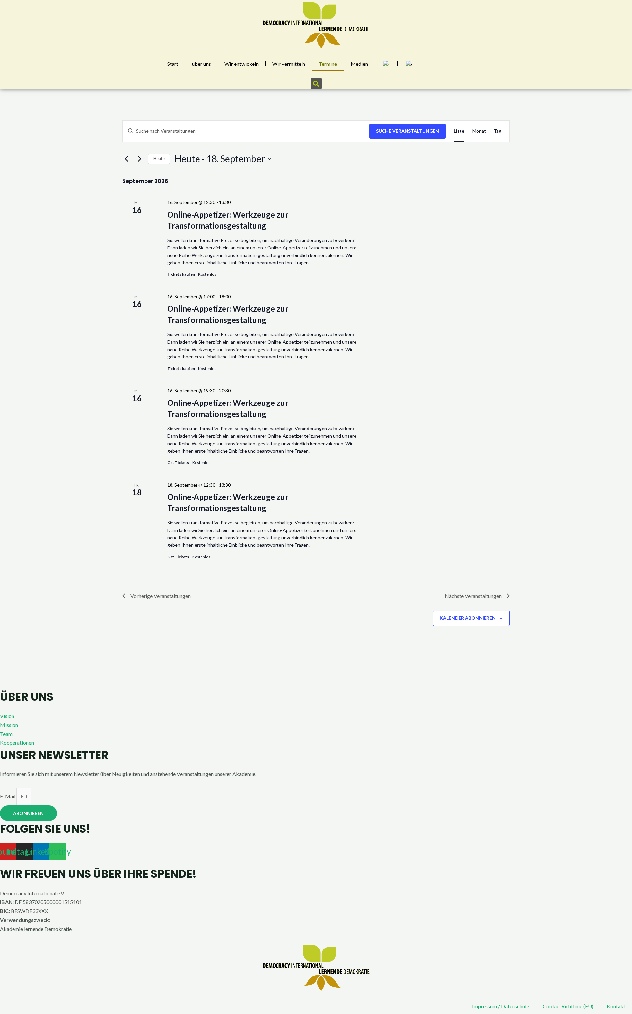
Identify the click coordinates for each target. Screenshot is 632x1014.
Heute (159, 158)
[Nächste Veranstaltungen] (139, 159)
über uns (201, 64)
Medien (359, 64)
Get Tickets (178, 462)
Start (172, 64)
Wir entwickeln (241, 64)
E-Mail (8, 796)
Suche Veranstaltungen (407, 131)
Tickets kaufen (181, 274)
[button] (316, 83)
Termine (328, 64)
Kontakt (616, 1006)
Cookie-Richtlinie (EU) (568, 1006)
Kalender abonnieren (468, 618)
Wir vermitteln (288, 64)
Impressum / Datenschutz (501, 1006)
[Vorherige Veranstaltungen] (126, 159)
